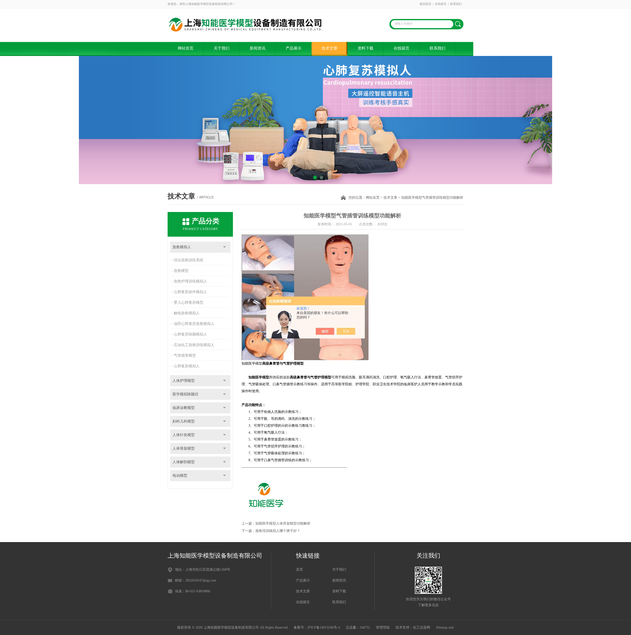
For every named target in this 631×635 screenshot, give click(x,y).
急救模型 (181, 271)
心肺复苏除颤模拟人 (190, 334)
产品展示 (293, 48)
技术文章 (329, 48)
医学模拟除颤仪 (185, 394)
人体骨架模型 (184, 448)
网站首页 (185, 48)
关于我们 (221, 48)
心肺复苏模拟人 (187, 366)
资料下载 (365, 48)
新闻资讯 (257, 48)
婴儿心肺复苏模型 (188, 302)
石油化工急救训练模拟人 (194, 345)
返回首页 (425, 4)
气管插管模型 (185, 355)
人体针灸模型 (184, 435)
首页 (299, 569)
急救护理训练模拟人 (190, 281)
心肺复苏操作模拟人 (190, 292)
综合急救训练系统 (188, 260)
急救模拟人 (182, 247)
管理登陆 (383, 627)
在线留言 (441, 4)
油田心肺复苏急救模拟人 (194, 324)
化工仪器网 (421, 627)
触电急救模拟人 (187, 313)
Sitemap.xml (445, 627)
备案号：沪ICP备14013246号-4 (317, 627)
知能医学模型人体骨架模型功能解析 (283, 523)
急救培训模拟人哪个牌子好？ (277, 531)
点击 (224, 247)
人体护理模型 (184, 381)
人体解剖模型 (184, 462)
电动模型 (180, 475)
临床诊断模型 (184, 408)
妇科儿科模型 (184, 421)
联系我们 (456, 4)
